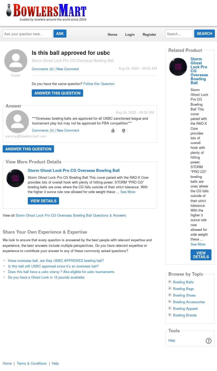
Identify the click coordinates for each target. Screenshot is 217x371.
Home (112, 34)
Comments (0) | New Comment (55, 68)
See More (127, 191)
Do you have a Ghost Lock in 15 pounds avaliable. (46, 277)
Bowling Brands (185, 315)
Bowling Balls (183, 282)
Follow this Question (99, 83)
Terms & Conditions (32, 363)
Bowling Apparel (185, 308)
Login (130, 34)
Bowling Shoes (184, 295)
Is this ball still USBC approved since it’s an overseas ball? (53, 266)
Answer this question (57, 93)
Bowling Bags (183, 288)
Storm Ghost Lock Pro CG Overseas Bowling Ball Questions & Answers (71, 215)
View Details (43, 200)
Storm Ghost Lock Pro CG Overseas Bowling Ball (74, 170)
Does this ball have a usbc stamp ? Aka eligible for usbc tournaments (61, 271)
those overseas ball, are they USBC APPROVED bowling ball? (56, 260)
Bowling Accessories (189, 302)
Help (171, 340)
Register (149, 34)
